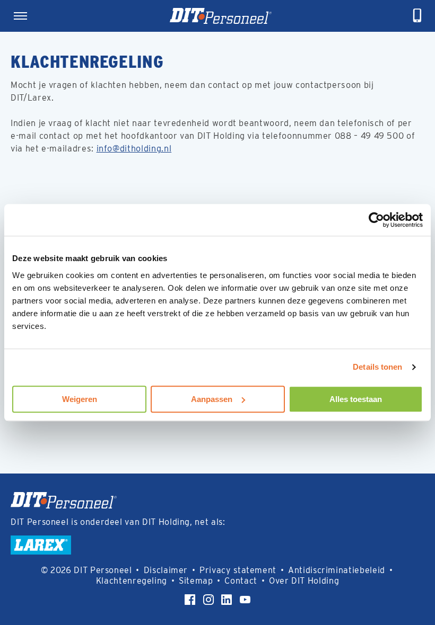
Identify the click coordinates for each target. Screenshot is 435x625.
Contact (240, 581)
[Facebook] (190, 599)
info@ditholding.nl (134, 149)
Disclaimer (166, 570)
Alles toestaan (355, 399)
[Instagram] (208, 599)
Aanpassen (211, 399)
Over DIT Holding (304, 581)
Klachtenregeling (131, 581)
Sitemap (196, 581)
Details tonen (377, 366)
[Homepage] (221, 16)
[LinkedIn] (226, 599)
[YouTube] (245, 599)
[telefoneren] (417, 16)
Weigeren (79, 399)
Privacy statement (237, 570)
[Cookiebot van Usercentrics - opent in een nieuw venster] (376, 220)
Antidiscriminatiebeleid (336, 570)
